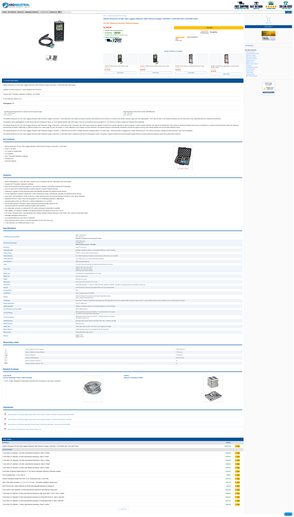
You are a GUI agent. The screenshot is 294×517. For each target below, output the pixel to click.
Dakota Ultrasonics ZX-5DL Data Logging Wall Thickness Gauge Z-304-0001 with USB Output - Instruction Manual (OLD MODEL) (39, 424)
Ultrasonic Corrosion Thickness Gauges (117, 15)
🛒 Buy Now (209, 27)
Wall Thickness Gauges (251, 75)
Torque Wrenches (250, 74)
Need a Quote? (268, 26)
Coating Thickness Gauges (252, 53)
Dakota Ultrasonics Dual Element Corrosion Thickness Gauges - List (24, 429)
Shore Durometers (250, 69)
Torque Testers (249, 72)
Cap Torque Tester (250, 51)
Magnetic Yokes (250, 62)
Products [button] (12, 12)
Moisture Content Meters (252, 63)
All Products (249, 45)
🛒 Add (237, 446)
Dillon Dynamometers (251, 57)
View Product (120, 72)
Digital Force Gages (251, 55)
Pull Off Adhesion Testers (252, 67)
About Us (20, 12)
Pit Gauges (248, 65)
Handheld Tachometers (251, 58)
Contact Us (53, 12)
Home (5, 12)
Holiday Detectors (250, 60)
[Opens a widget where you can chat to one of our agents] (288, 514)
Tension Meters (249, 70)
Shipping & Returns (31, 12)
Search (289, 12)
